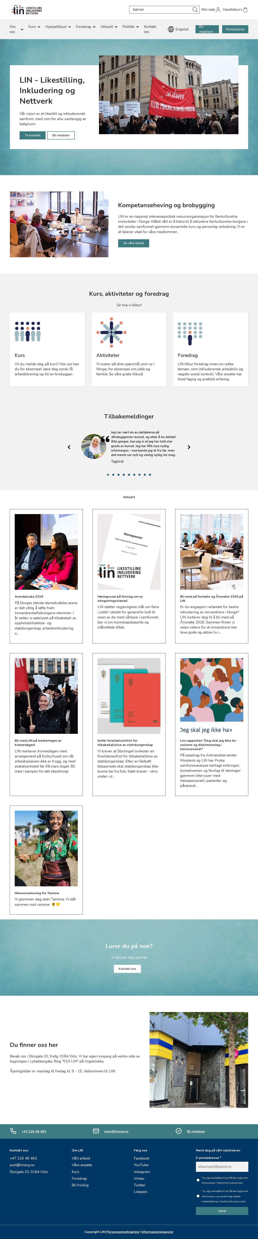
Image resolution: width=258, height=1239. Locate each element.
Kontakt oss (127, 969)
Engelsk (182, 29)
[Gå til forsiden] (69, 9)
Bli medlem (206, 29)
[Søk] (195, 10)
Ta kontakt (32, 135)
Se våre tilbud (133, 243)
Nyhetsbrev (235, 29)
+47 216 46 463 (34, 1131)
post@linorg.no (116, 1131)
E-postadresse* (209, 1158)
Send (222, 1211)
